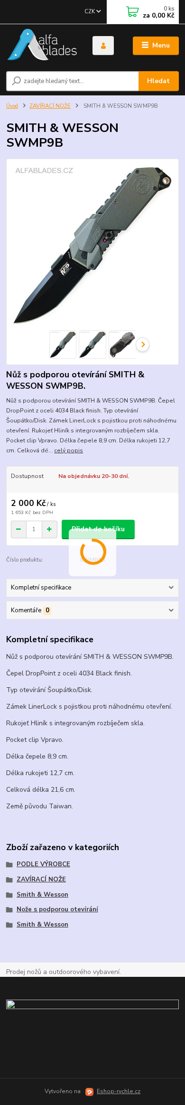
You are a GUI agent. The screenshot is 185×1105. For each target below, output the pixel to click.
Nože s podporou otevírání (57, 909)
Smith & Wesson (42, 894)
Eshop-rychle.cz (118, 1091)
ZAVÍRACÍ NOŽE (50, 106)
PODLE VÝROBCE (43, 864)
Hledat (158, 80)
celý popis (68, 450)
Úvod (12, 106)
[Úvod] (42, 45)
